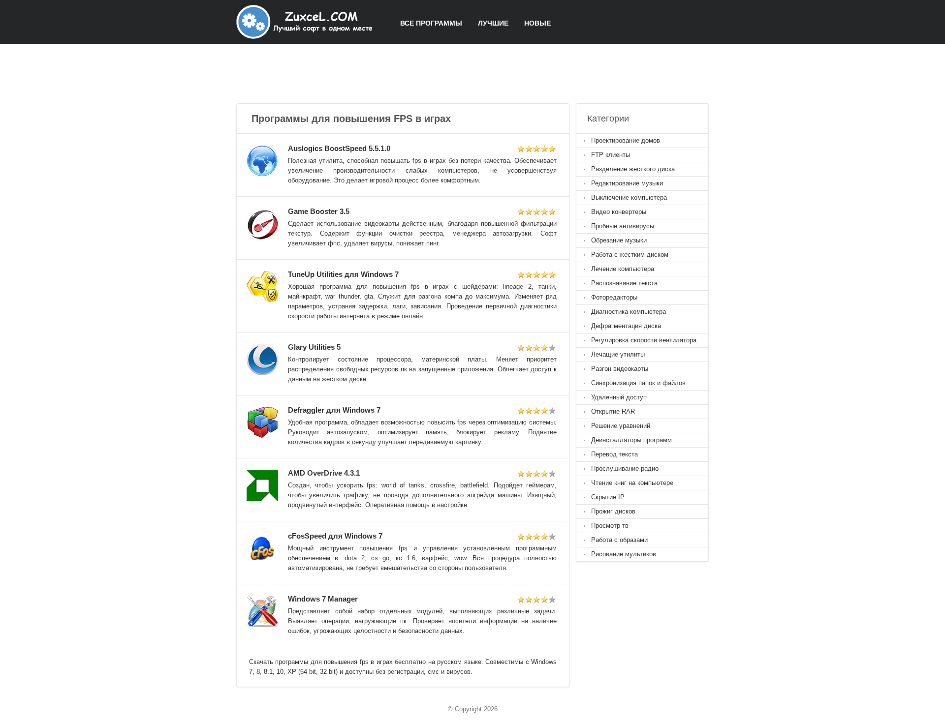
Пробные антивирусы (622, 226)
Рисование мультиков (623, 554)
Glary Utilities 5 (314, 347)
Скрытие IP (608, 497)
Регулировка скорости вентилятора (643, 340)
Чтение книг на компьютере (632, 482)
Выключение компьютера (629, 197)
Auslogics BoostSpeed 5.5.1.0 (339, 148)
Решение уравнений (620, 425)
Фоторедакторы (614, 297)
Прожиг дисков (613, 511)
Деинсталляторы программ (631, 440)
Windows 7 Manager (323, 599)
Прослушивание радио (625, 468)
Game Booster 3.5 (318, 211)
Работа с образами (619, 539)
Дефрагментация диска (626, 326)
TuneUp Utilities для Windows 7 (343, 274)
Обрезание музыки (619, 240)
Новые (537, 23)
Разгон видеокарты (619, 368)
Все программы (431, 23)
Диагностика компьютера (628, 311)
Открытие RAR (613, 411)
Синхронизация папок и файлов (638, 383)
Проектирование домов (625, 140)
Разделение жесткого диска (633, 169)
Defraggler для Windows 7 (334, 410)
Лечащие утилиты (618, 354)
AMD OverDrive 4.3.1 (324, 473)
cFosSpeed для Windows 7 (335, 536)
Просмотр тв (610, 525)
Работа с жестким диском (629, 254)
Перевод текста (614, 454)
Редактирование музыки (627, 183)
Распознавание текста (624, 283)
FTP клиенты (610, 154)
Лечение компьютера (622, 268)
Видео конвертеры (618, 211)
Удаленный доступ (619, 397)
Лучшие (493, 23)
